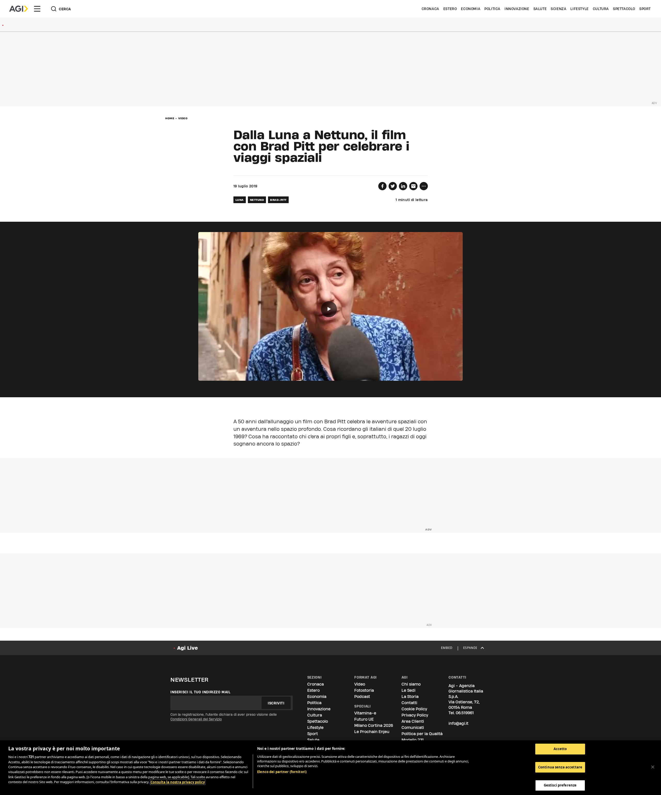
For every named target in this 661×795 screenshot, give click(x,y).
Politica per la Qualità (422, 733)
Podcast (362, 696)
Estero (450, 8)
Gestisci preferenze (560, 785)
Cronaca (430, 8)
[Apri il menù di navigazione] (37, 9)
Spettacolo (624, 8)
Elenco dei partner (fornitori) (281, 771)
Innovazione (517, 8)
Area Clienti (413, 721)
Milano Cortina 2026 (373, 725)
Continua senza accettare (560, 767)
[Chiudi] (652, 767)
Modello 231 (413, 739)
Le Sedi (408, 690)
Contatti (409, 702)
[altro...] (424, 186)
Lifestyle (579, 8)
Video (183, 118)
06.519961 (465, 712)
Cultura (601, 8)
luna (239, 200)
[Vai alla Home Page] (18, 9)
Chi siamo (411, 684)
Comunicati (413, 727)
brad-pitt (278, 200)
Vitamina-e (365, 713)
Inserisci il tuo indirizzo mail (200, 692)
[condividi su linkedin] (403, 186)
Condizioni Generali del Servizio (196, 719)
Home (169, 118)
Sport (645, 8)
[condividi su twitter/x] (393, 186)
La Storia (410, 696)
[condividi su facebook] (382, 186)
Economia (470, 8)
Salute (540, 8)
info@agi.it (458, 723)
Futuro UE (364, 719)
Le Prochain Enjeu (371, 731)
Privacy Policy (415, 715)
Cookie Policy (414, 708)
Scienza (558, 8)
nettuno (257, 200)
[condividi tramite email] (413, 186)
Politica (492, 8)
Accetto (560, 748)
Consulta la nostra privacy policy (178, 782)
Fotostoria (364, 690)
